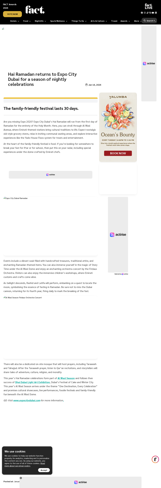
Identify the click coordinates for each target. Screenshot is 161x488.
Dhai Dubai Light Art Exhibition (32, 382)
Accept (44, 470)
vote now (12, 14)
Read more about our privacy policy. (25, 464)
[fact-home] (35, 9)
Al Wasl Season (66, 378)
